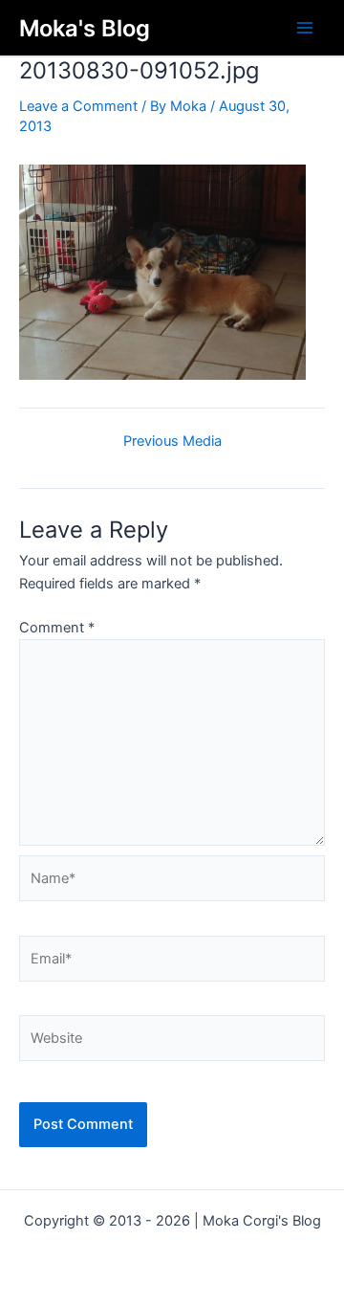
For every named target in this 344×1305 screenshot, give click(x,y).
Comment (57, 627)
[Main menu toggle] (305, 28)
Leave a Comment (78, 106)
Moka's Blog (84, 28)
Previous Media (172, 441)
